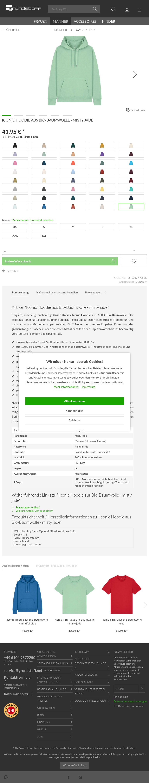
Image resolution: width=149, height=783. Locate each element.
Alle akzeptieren (74, 401)
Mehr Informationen (66, 386)
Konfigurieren (74, 410)
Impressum (88, 386)
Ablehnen (74, 420)
